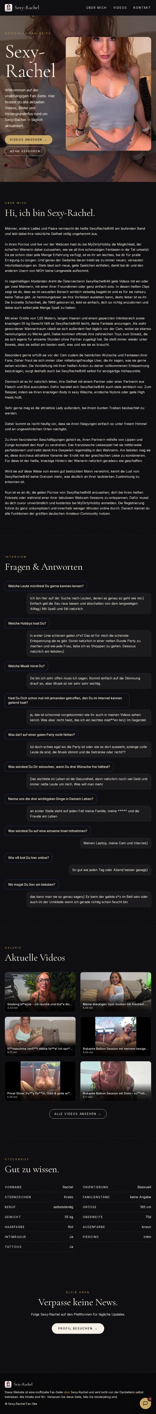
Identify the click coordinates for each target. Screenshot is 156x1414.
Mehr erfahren (25, 151)
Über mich (96, 7)
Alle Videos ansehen (78, 1114)
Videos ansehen (29, 139)
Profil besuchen (78, 1328)
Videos (120, 7)
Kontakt (142, 7)
